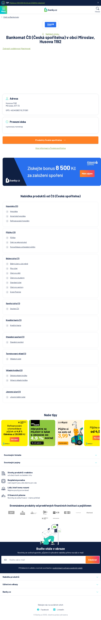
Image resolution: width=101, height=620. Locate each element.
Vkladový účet (15, 359)
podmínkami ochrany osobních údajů (67, 568)
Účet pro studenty (17, 278)
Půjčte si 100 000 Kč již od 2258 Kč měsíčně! (27, 3)
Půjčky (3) (11, 232)
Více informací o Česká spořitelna (50, 148)
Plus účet (13, 268)
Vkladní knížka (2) (14, 370)
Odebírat (92, 559)
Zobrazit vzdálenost (12, 48)
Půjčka (12, 237)
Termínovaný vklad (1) (16, 354)
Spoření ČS (14, 308)
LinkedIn (60, 610)
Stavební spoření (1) (15, 337)
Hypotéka (14, 211)
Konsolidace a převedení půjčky (22, 247)
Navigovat (26, 48)
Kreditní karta (15, 325)
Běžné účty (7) (12, 258)
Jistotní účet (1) (13, 392)
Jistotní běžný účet (17, 397)
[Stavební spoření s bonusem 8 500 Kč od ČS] (52, 172)
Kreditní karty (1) (13, 320)
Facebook (45, 610)
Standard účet (15, 282)
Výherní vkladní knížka (18, 380)
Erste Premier (15, 292)
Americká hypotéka (18, 216)
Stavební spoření (17, 342)
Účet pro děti (15, 273)
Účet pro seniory (16, 287)
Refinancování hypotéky (19, 221)
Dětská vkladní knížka (18, 375)
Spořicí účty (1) (13, 303)
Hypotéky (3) (12, 206)
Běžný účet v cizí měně (19, 264)
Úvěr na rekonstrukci (18, 242)
